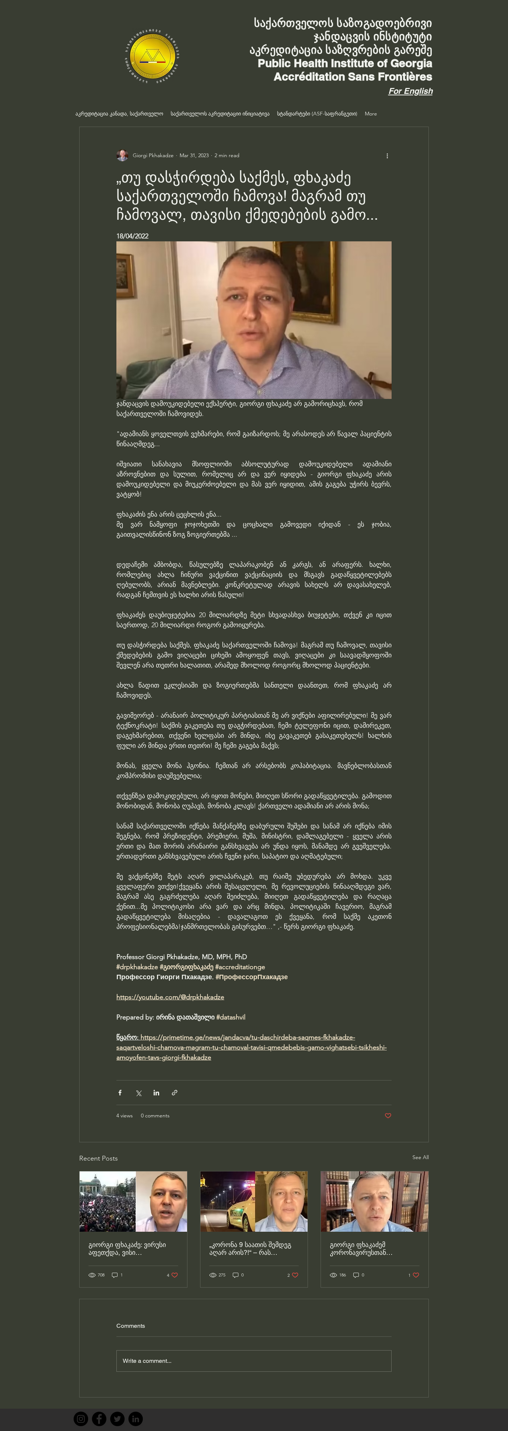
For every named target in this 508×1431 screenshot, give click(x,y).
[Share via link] (174, 1092)
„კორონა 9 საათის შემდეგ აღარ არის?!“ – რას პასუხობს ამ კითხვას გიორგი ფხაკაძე (250, 1248)
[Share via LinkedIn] (156, 1092)
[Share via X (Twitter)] (138, 1092)
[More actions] (387, 155)
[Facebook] (99, 1419)
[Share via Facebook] (119, 1092)
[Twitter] (117, 1419)
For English (410, 91)
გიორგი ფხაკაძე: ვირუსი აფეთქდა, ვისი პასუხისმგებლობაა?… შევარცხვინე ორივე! (127, 1248)
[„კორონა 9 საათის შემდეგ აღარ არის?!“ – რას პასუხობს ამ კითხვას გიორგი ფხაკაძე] (254, 1201)
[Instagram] (81, 1419)
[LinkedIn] (135, 1419)
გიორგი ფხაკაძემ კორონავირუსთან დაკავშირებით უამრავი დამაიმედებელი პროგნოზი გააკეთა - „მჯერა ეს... (373, 1248)
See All (420, 1157)
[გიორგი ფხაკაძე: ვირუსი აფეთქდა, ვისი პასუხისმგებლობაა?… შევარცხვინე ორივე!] (133, 1201)
